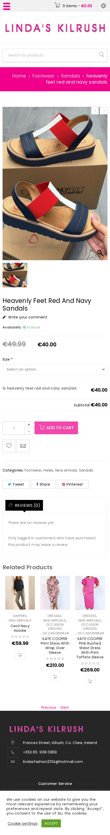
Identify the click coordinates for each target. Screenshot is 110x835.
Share (45, 484)
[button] (20, 654)
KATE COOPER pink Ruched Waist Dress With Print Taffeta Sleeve (90, 648)
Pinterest (75, 484)
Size (8, 359)
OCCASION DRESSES (55, 627)
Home (19, 76)
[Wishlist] (9, 446)
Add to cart (60, 428)
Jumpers (20, 616)
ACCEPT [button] (51, 823)
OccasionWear (56, 633)
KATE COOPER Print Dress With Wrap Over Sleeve (55, 645)
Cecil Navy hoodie (20, 628)
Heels (48, 470)
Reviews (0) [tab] (27, 505)
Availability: (12, 327)
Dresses (55, 616)
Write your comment (27, 317)
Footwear (43, 76)
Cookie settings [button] (23, 823)
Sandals (70, 76)
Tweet (18, 484)
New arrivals (66, 470)
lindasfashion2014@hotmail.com (53, 761)
